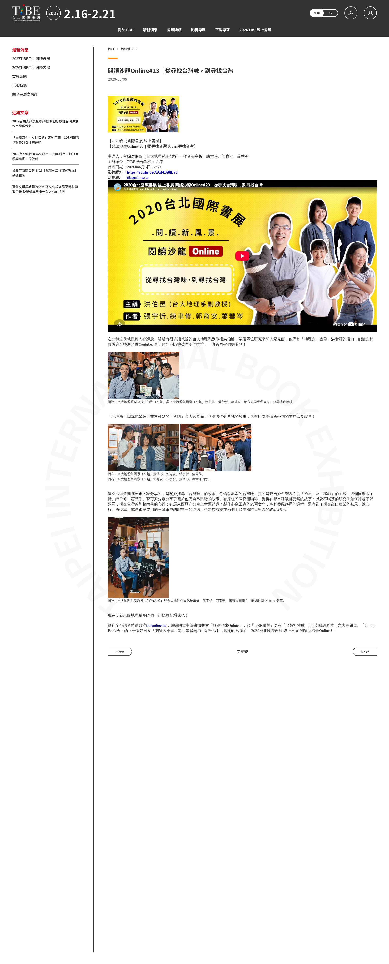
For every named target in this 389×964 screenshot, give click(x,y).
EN (330, 13)
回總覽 (242, 651)
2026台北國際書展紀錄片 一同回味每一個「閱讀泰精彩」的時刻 (45, 156)
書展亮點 (19, 76)
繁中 (317, 13)
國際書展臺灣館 (25, 94)
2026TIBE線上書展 (255, 29)
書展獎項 (174, 29)
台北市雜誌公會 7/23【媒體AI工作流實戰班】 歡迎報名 (45, 173)
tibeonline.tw (137, 177)
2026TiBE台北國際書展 (31, 67)
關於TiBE (125, 29)
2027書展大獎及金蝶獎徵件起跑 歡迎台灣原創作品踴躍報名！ (45, 123)
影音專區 (198, 29)
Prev (120, 651)
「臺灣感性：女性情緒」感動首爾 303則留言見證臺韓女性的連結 (45, 140)
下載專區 (222, 29)
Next (365, 651)
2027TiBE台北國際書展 (31, 58)
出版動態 (19, 85)
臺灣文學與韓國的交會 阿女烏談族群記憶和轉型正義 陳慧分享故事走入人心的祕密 (45, 189)
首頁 (111, 49)
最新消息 (150, 29)
